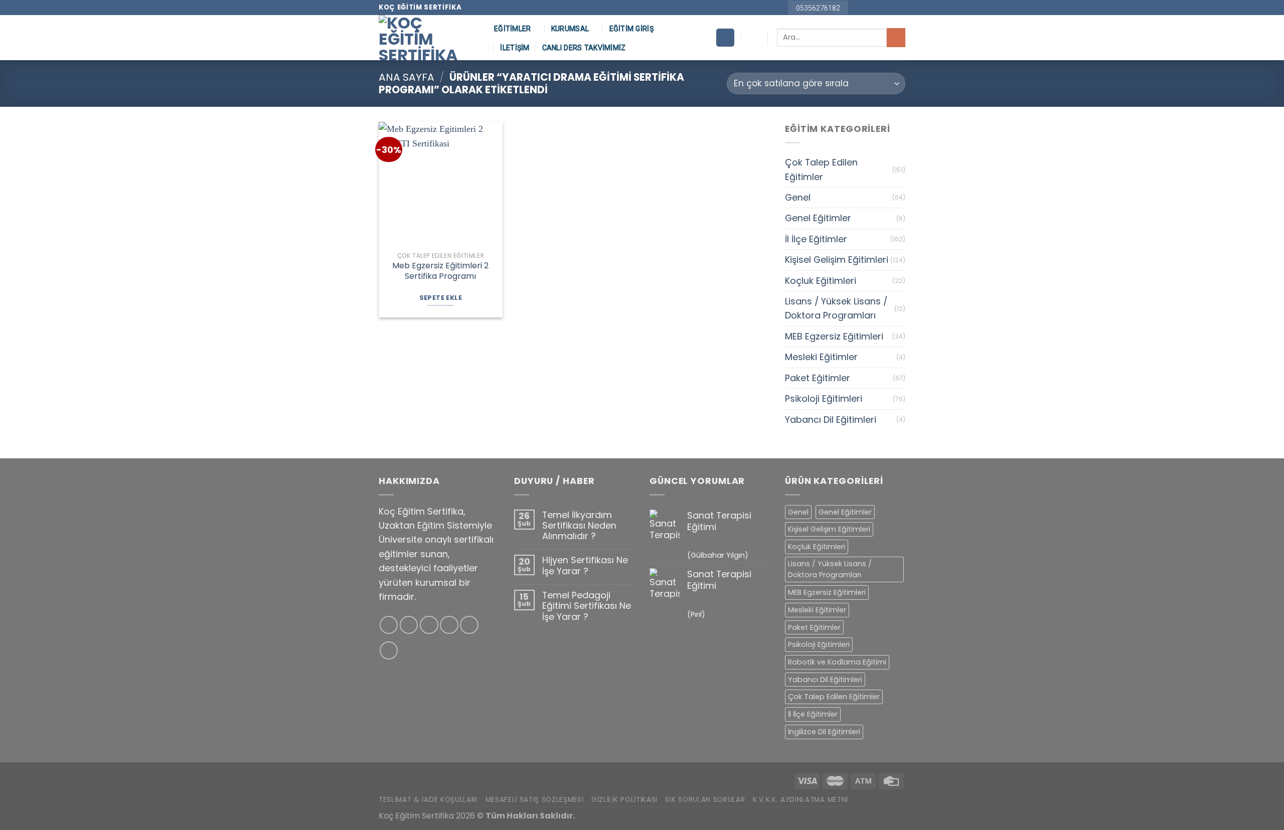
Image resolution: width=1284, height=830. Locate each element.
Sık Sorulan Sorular (705, 799)
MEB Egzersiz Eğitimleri (834, 336)
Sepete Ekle (440, 297)
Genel (798, 197)
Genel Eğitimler (818, 218)
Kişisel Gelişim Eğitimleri (836, 259)
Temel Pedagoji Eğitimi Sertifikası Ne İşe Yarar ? (586, 606)
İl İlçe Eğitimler (816, 239)
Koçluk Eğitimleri (820, 280)
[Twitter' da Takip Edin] (429, 625)
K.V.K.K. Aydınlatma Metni (800, 799)
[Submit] (896, 37)
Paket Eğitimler (817, 378)
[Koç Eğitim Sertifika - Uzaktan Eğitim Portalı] (429, 37)
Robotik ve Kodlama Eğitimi (837, 662)
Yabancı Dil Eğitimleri (830, 419)
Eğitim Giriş (631, 29)
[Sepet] (725, 38)
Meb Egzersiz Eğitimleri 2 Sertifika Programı (440, 271)
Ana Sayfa (406, 77)
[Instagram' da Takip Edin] (868, 8)
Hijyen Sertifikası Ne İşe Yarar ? (585, 565)
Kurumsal (570, 29)
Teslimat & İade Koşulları (428, 799)
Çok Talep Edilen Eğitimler (821, 169)
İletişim (514, 48)
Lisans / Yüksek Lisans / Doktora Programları (836, 308)
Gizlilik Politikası (624, 799)
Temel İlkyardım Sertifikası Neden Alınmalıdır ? (579, 526)
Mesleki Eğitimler (821, 357)
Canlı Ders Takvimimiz (584, 48)
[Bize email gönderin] (878, 8)
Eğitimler (512, 29)
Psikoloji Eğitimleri (823, 398)
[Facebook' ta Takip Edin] (857, 8)
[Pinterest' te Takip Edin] (889, 8)
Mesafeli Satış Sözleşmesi (535, 799)
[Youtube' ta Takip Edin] (900, 8)
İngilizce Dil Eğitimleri (824, 732)
